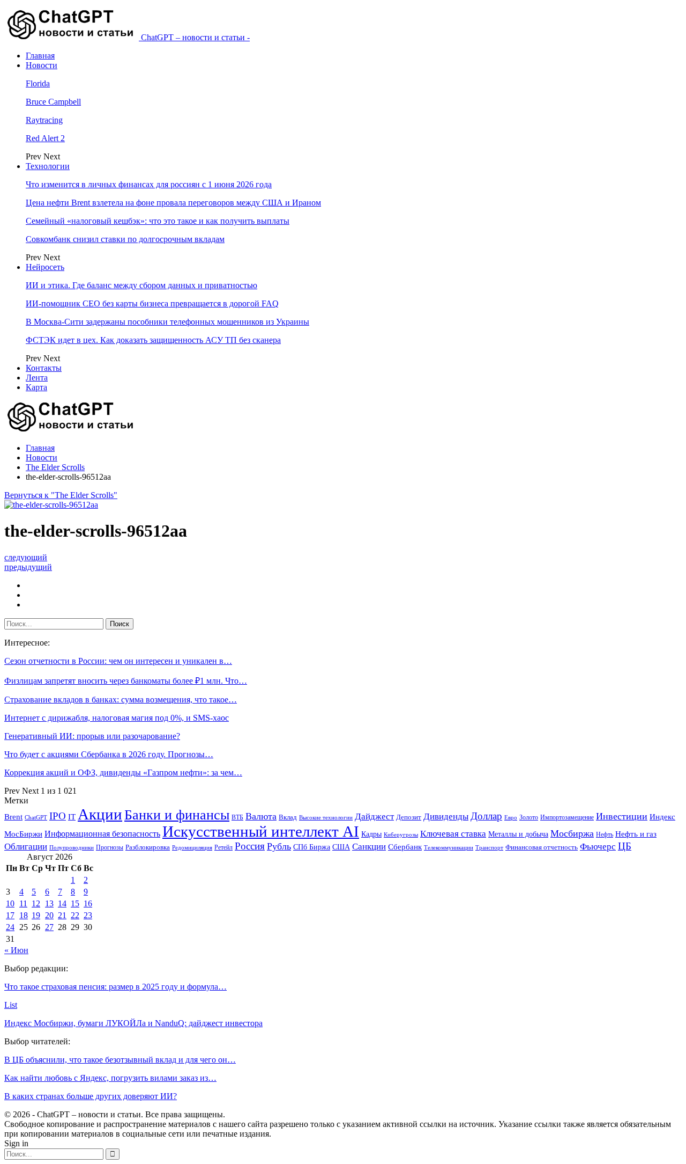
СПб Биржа (311, 847)
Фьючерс (598, 846)
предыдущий (28, 567)
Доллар (486, 816)
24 (10, 927)
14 (62, 903)
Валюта (261, 816)
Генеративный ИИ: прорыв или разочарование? (92, 736)
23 (88, 915)
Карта (36, 387)
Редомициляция (192, 847)
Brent (13, 816)
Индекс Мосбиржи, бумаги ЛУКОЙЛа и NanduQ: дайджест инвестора (133, 1023)
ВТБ (237, 817)
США (341, 847)
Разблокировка (147, 847)
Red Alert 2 (45, 138)
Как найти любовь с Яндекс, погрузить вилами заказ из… (110, 1077)
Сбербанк (405, 847)
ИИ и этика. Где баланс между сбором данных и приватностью (141, 285)
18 (23, 915)
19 (36, 915)
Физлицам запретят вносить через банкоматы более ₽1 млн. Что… (125, 680)
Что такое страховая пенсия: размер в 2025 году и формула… (115, 986)
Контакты (44, 367)
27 (49, 927)
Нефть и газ (636, 834)
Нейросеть (45, 267)
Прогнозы (109, 847)
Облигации (25, 846)
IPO (57, 816)
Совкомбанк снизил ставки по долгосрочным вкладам (125, 239)
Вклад (288, 817)
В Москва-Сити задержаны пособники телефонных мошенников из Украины (167, 321)
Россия (250, 846)
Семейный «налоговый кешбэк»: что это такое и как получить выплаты (157, 220)
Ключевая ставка (453, 834)
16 (88, 903)
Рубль (279, 846)
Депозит (408, 817)
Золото (528, 817)
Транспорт (489, 848)
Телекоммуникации (448, 848)
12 (36, 903)
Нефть (604, 834)
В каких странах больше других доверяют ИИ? (90, 1096)
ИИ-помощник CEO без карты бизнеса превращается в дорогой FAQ (152, 303)
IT (72, 816)
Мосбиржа (572, 833)
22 (75, 915)
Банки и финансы (176, 815)
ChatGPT (36, 818)
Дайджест (374, 816)
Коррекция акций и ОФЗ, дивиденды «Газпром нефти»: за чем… (123, 772)
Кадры (371, 834)
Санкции (369, 846)
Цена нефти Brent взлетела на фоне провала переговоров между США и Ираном (173, 202)
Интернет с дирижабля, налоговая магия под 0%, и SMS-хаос (116, 717)
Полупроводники (71, 847)
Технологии (48, 166)
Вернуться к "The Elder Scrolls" (60, 495)
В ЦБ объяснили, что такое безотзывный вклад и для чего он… (120, 1059)
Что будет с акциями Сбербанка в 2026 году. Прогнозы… (108, 754)
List (10, 1004)
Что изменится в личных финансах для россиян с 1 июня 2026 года (149, 184)
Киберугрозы (401, 834)
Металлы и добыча (518, 834)
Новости (41, 65)
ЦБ (624, 846)
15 (75, 903)
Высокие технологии (326, 818)
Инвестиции (621, 816)
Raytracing (44, 120)
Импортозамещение (567, 817)
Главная (40, 55)
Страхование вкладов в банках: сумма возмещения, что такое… (120, 699)
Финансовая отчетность (541, 847)
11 (23, 903)
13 (49, 903)
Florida (38, 83)
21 (62, 915)
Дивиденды (445, 816)
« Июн (16, 950)
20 (49, 915)
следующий (25, 557)
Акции (100, 814)
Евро (510, 818)
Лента (37, 377)
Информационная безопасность (102, 833)
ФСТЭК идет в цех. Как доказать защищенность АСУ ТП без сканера (153, 340)
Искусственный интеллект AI (260, 831)
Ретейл (223, 847)
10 (10, 903)
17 (10, 915)
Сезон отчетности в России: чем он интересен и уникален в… (118, 660)
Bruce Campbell (53, 101)
